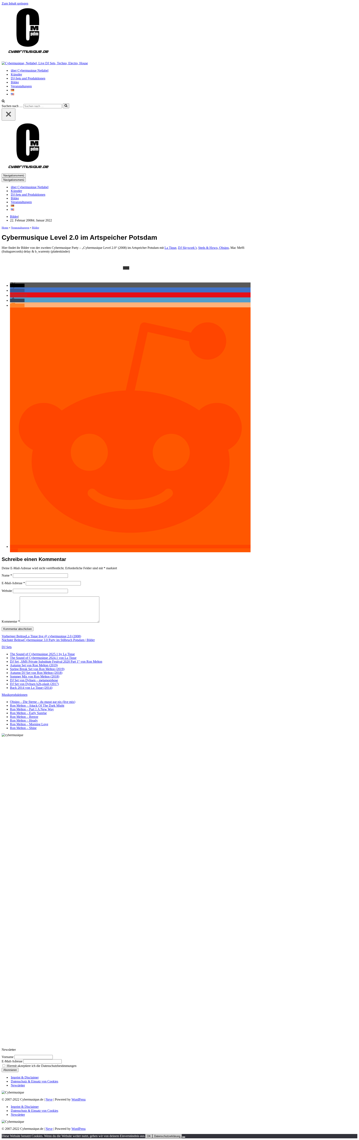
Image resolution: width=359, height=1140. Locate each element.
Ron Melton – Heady (24, 720)
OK (149, 1136)
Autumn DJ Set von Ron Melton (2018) (36, 672)
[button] (17, 285)
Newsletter (18, 1085)
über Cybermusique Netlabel (29, 70)
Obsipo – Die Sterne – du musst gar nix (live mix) (42, 702)
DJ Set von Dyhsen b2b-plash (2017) (34, 684)
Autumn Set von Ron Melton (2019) (34, 665)
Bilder (15, 82)
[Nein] (183, 1137)
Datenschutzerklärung (167, 1136)
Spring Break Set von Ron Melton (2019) (37, 669)
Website (7, 591)
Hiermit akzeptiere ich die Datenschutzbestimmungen (41, 1066)
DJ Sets (7, 647)
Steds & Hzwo (208, 247)
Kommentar (11, 621)
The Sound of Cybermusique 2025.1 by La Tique (42, 654)
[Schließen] (8, 114)
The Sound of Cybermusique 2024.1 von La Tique (43, 658)
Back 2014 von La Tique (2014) (31, 687)
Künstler (16, 74)
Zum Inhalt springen (15, 3)
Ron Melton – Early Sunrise (28, 713)
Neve (49, 1099)
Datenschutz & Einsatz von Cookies (34, 1081)
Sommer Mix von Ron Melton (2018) (34, 676)
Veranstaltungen (21, 86)
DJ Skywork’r (187, 247)
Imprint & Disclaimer (25, 1077)
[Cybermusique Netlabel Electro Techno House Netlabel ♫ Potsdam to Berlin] (28, 56)
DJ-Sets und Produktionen (28, 78)
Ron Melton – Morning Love (29, 724)
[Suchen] (3, 101)
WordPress (78, 1099)
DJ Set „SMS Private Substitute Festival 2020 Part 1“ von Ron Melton (56, 661)
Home (5, 227)
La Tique (170, 247)
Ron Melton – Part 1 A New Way (32, 709)
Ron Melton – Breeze (24, 716)
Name (7, 575)
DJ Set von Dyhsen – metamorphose (34, 680)
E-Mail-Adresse (13, 583)
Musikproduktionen (14, 694)
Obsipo (223, 247)
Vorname (8, 1057)
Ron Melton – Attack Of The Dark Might (37, 705)
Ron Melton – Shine (23, 728)
